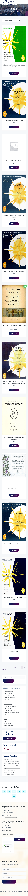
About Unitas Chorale (9, 774)
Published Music (8, 704)
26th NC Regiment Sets (10, 706)
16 (19, 667)
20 (5, 670)
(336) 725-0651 (8, 815)
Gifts (5, 701)
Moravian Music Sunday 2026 (11, 765)
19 (3, 670)
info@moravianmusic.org (11, 817)
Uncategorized (7, 723)
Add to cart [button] (14, 73)
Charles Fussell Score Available (11, 761)
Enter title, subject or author (7, 838)
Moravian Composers (10, 697)
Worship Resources (8, 725)
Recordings (6, 716)
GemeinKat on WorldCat (8, 851)
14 (15, 667)
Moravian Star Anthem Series (12, 712)
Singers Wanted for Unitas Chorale (12, 768)
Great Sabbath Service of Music (11, 763)
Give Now (9, 738)
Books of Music (8, 693)
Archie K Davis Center (9, 772)
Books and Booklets (8, 691)
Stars (5, 721)
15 (17, 667)
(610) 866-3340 (8, 830)
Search (8, 681)
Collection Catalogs (9, 695)
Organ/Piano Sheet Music (11, 714)
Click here (4, 864)
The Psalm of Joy (8, 759)
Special (5, 719)
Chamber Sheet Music (10, 710)
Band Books (8, 708)
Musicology (7, 699)
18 (24, 667)
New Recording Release (9, 770)
